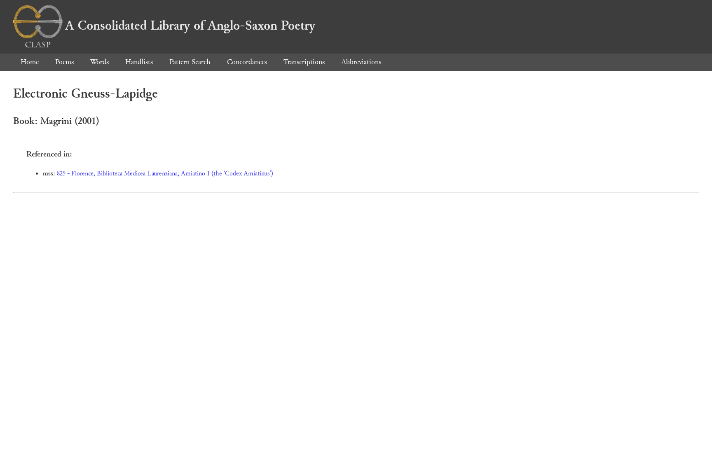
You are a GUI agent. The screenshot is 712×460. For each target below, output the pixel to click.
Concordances (247, 62)
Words (99, 62)
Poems (64, 62)
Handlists (139, 62)
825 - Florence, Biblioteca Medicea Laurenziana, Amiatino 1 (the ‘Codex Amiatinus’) (165, 173)
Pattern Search (190, 62)
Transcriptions (304, 62)
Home (30, 62)
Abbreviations (361, 62)
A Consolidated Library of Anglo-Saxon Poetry (190, 25)
